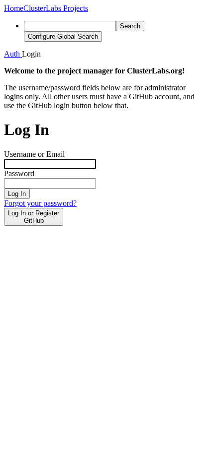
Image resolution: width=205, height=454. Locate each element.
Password (19, 173)
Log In (17, 193)
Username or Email (34, 154)
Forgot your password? (40, 203)
